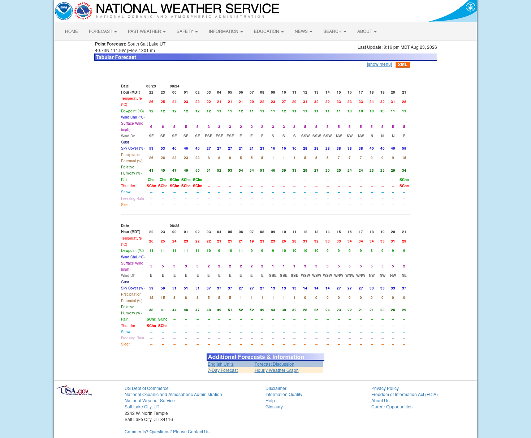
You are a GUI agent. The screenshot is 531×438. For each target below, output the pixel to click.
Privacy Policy (385, 388)
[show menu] (379, 64)
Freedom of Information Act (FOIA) (404, 394)
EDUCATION (267, 31)
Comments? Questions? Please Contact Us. (168, 431)
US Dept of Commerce (147, 388)
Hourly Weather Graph (277, 370)
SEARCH (333, 31)
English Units (221, 364)
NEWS (302, 31)
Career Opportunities (392, 406)
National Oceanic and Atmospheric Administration (173, 394)
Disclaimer (276, 388)
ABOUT (365, 31)
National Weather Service (150, 400)
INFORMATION (224, 31)
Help (270, 400)
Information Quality (284, 394)
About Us (380, 400)
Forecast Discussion (274, 364)
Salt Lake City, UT (142, 406)
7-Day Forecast (223, 370)
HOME (71, 31)
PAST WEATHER (145, 31)
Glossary (274, 406)
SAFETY (185, 31)
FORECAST (101, 31)
